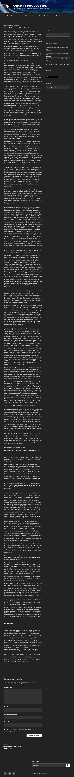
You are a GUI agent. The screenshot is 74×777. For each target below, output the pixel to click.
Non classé (9, 669)
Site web (6, 722)
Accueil (6, 15)
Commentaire (8, 687)
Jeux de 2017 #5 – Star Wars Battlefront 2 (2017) (57, 64)
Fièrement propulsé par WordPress (40, 773)
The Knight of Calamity (16, 15)
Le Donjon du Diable (37, 15)
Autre (64, 15)
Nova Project (56, 15)
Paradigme (47, 15)
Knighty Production (30, 5)
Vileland (26, 15)
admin (17, 25)
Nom (6, 707)
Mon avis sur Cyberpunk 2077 (53, 43)
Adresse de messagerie (11, 714)
